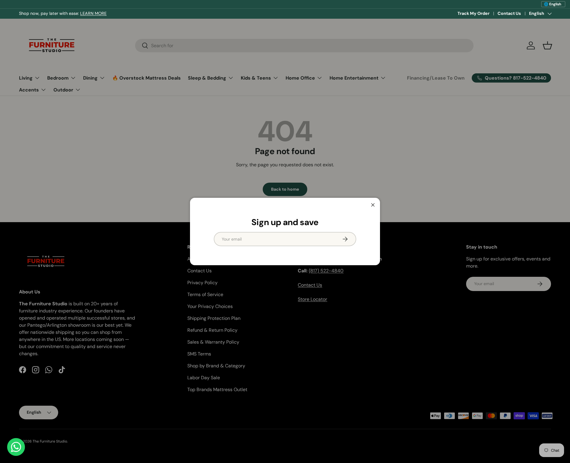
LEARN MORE (93, 13)
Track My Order (473, 13)
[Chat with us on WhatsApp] (16, 447)
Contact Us (509, 13)
